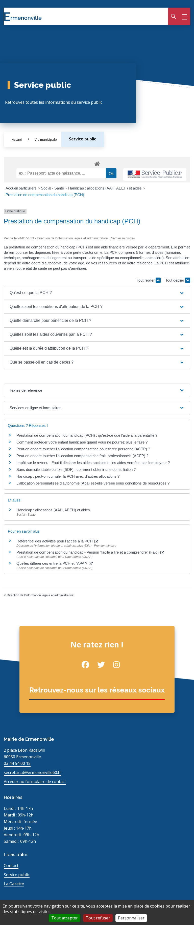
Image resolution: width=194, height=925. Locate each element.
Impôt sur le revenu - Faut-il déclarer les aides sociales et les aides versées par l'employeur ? (93, 462)
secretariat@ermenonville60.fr (32, 772)
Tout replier (146, 280)
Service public (82, 139)
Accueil (17, 139)
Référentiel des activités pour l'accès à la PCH (55, 541)
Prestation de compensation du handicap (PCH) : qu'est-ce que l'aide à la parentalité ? (86, 435)
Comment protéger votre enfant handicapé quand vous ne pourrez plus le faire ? (82, 442)
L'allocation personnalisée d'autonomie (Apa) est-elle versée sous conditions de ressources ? (92, 483)
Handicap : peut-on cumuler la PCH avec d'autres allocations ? (68, 476)
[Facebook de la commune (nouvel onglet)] (81, 664)
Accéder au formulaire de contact (35, 781)
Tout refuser (98, 918)
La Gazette (14, 884)
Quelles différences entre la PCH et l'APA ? (52, 563)
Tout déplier (175, 280)
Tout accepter (64, 918)
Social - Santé (52, 188)
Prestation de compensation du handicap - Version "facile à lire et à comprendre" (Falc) (88, 552)
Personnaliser (131, 918)
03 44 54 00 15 (17, 763)
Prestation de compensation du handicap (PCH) (45, 195)
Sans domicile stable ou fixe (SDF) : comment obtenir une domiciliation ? (76, 469)
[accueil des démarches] (97, 163)
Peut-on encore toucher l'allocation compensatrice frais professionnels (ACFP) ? (82, 456)
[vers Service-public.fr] (154, 174)
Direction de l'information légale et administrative (40, 595)
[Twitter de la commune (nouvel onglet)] (97, 664)
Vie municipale (46, 139)
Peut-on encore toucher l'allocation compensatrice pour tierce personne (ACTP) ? (83, 449)
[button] (97, 293)
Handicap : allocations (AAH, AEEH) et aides (105, 188)
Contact (11, 865)
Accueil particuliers (21, 188)
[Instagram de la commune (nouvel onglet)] (112, 664)
